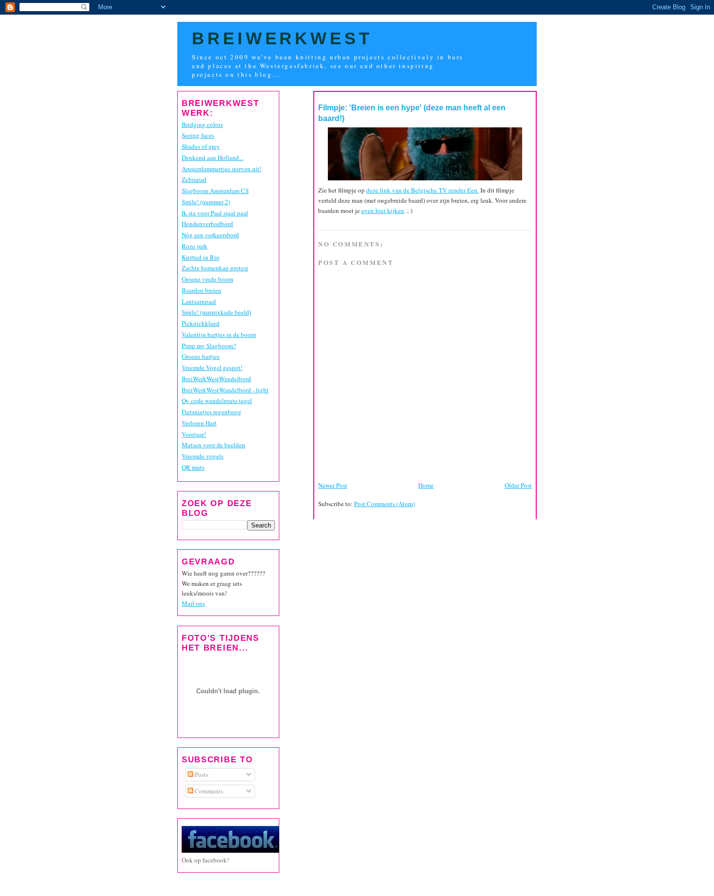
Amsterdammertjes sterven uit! (221, 168)
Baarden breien (201, 290)
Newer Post (332, 485)
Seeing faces (198, 135)
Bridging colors (202, 124)
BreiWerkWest (282, 38)
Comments (208, 791)
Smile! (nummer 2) (206, 201)
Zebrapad (194, 179)
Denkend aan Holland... (212, 157)
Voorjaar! (194, 434)
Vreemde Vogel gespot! (212, 367)
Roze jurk (194, 246)
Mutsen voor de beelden (213, 444)
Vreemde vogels (202, 456)
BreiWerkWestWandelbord (216, 378)
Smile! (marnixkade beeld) (216, 312)
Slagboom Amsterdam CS (215, 190)
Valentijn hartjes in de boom (219, 334)
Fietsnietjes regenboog (211, 411)
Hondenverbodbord (207, 223)
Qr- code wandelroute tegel (217, 400)
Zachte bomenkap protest (215, 268)
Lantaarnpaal (199, 301)
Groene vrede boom (207, 279)
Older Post (518, 485)
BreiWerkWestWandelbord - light (225, 390)
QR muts (193, 467)
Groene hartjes (201, 356)
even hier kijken (382, 210)
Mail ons (193, 603)
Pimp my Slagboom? (209, 345)
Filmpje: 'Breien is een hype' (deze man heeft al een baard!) (412, 113)
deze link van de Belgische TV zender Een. (422, 190)
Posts (200, 774)
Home (426, 485)
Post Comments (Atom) (384, 503)
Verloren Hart (199, 423)
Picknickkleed (201, 323)
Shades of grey (201, 146)
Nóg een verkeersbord (210, 234)
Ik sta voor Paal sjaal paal (215, 213)
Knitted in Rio (201, 257)
